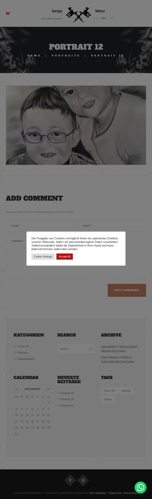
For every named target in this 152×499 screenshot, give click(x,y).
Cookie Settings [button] (43, 256)
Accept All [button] (64, 256)
